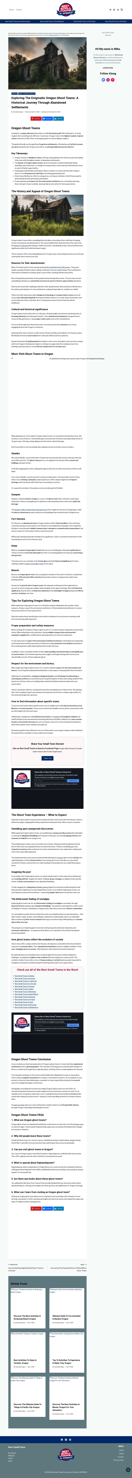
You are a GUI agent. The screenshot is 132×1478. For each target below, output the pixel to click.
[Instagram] (114, 9)
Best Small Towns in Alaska (24, 976)
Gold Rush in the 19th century (59, 267)
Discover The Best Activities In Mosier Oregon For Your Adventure (66, 1407)
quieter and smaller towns (34, 564)
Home (121, 1450)
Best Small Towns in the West (116, 21)
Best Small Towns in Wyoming (25, 1005)
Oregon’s (60, 858)
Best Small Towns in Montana (25, 992)
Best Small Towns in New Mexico (26, 994)
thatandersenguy (18, 112)
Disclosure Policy (53, 35)
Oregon (14, 93)
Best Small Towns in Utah (24, 1002)
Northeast (12, 1453)
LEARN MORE (108, 68)
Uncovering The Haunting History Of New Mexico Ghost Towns (69, 1268)
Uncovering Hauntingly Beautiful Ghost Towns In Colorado (26, 1268)
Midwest (11, 1456)
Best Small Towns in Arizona (25, 978)
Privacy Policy (118, 1460)
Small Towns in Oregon (27, 93)
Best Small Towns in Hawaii (24, 986)
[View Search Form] (122, 10)
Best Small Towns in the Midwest (52, 21)
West (10, 1461)
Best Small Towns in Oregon (25, 999)
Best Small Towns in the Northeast (17, 21)
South (10, 1458)
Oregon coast (78, 1124)
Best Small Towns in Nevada (25, 997)
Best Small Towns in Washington (26, 1007)
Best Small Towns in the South (84, 21)
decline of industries (21, 246)
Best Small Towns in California (26, 981)
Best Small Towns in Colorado (25, 984)
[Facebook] (110, 9)
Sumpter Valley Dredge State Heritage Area (30, 510)
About (11, 10)
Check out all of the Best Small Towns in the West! (47, 969)
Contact (19, 10)
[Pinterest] (118, 9)
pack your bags (19, 1105)
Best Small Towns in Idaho (24, 989)
